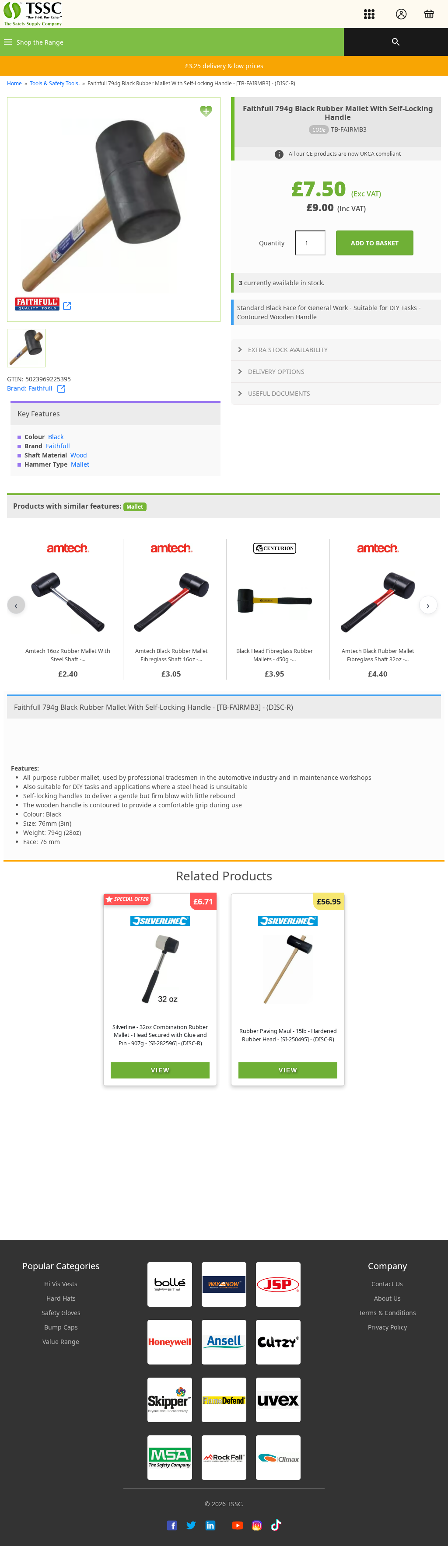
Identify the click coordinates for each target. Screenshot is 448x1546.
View (160, 1070)
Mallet (80, 464)
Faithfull (58, 446)
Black (55, 437)
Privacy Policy (387, 1327)
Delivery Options (276, 371)
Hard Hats (61, 1298)
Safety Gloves (61, 1313)
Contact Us (387, 1284)
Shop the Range (40, 42)
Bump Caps (61, 1327)
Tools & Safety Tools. (55, 83)
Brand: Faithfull (29, 388)
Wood (78, 455)
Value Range (60, 1341)
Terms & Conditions (387, 1313)
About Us (387, 1298)
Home (14, 83)
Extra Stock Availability (288, 349)
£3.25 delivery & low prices (224, 66)
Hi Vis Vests (60, 1284)
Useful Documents (279, 393)
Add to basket (382, 243)
